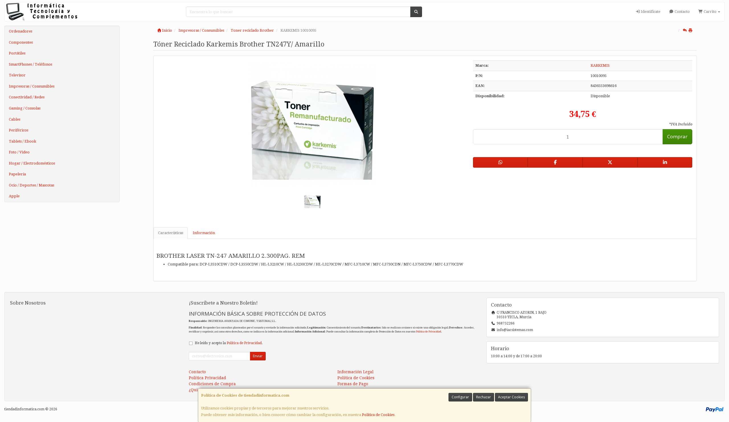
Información (204, 233)
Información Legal (355, 372)
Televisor (17, 75)
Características (170, 233)
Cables (14, 119)
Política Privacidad (207, 378)
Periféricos (18, 130)
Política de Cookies (378, 415)
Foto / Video (19, 152)
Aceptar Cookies (511, 397)
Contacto (682, 11)
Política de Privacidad (428, 331)
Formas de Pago (352, 384)
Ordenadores (20, 31)
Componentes (21, 42)
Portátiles (17, 53)
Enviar (258, 356)
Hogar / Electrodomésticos (32, 163)
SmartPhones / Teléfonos (30, 64)
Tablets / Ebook (22, 141)
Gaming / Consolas (24, 108)
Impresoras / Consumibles (31, 86)
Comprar (677, 136)
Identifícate (650, 11)
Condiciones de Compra (212, 384)
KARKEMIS (600, 65)
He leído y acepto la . (229, 343)
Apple (14, 196)
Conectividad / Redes (26, 97)
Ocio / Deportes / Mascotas (31, 185)
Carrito (710, 11)
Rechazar (483, 397)
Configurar (460, 397)
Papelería (17, 174)
